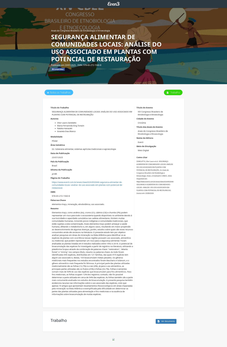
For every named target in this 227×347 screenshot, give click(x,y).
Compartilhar (59, 69)
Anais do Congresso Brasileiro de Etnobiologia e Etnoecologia (80, 30)
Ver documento (168, 321)
